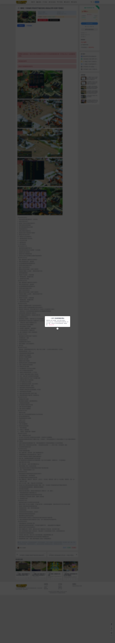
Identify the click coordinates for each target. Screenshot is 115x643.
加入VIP (52, 324)
